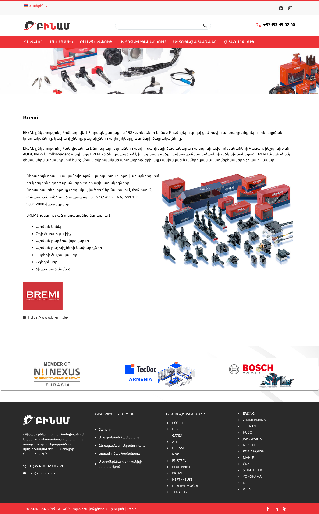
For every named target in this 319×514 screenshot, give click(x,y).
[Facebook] (281, 8)
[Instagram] (290, 8)
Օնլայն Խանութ (96, 41)
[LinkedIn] (276, 509)
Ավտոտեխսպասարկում (142, 41)
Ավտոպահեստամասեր (195, 41)
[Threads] (285, 509)
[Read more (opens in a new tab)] (275, 25)
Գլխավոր (33, 41)
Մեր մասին (61, 41)
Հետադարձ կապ (239, 41)
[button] (205, 26)
